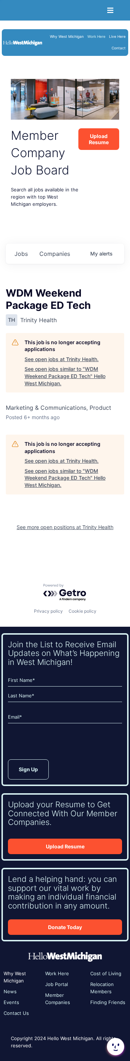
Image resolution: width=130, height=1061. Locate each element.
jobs (21, 253)
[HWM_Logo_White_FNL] (23, 42)
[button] (114, 1046)
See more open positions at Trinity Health (65, 527)
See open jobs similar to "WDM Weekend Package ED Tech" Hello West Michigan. (65, 376)
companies (54, 253)
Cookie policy (82, 611)
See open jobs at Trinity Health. (62, 359)
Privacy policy (48, 611)
